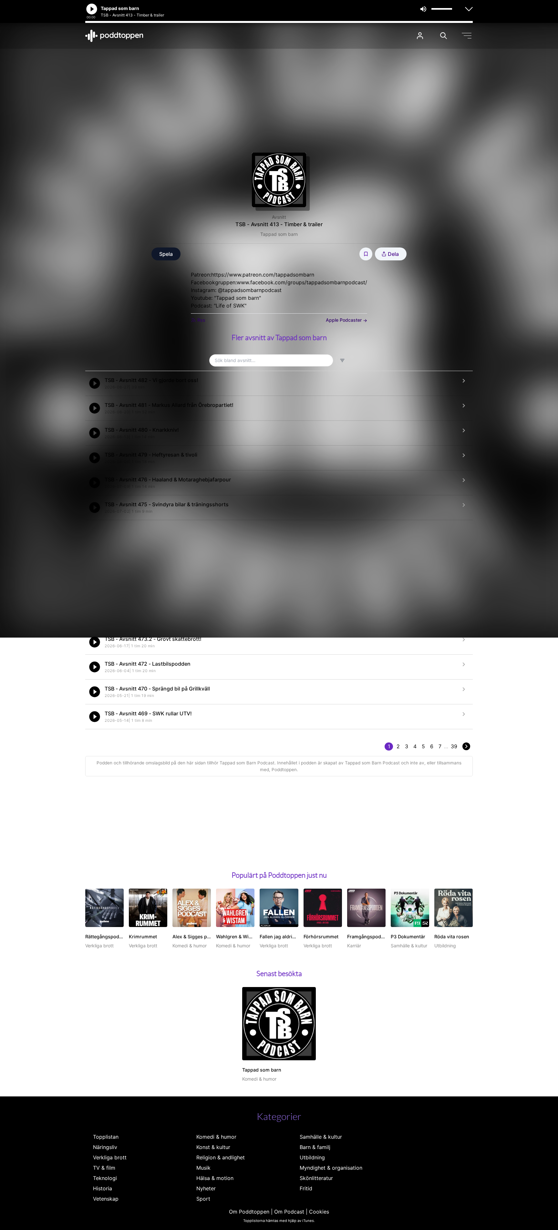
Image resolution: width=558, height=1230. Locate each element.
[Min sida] (420, 35)
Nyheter (206, 1188)
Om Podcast (289, 1211)
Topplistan (106, 1137)
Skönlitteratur (316, 1178)
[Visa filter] (342, 360)
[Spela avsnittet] (94, 383)
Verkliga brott (110, 1157)
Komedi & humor (216, 1137)
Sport (203, 1198)
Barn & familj (315, 1147)
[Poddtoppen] (114, 36)
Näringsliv (105, 1147)
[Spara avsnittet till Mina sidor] (365, 253)
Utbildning (312, 1157)
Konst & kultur (213, 1147)
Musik (203, 1167)
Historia (102, 1188)
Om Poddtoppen (249, 1211)
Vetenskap (106, 1198)
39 (454, 746)
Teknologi (105, 1178)
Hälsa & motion (214, 1178)
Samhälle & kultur (321, 1137)
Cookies (319, 1211)
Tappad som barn (279, 234)
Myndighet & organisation (331, 1167)
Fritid (306, 1188)
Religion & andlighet (220, 1157)
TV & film (104, 1167)
